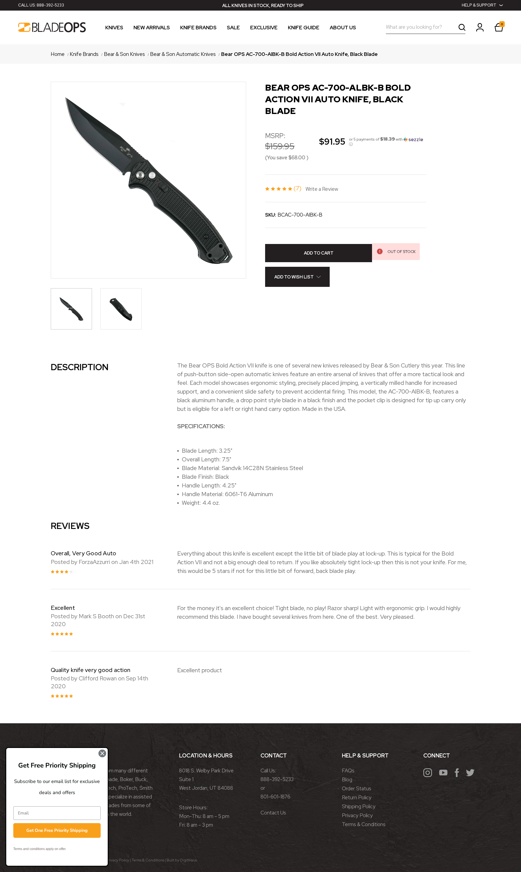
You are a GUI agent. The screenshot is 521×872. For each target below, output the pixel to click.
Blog (347, 779)
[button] (387, 142)
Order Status (356, 788)
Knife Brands (198, 28)
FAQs (348, 770)
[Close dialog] (102, 753)
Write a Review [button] (322, 189)
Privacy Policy (357, 815)
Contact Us (273, 812)
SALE (233, 28)
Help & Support (479, 5)
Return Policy (356, 797)
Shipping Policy (359, 806)
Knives (114, 28)
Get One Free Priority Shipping (57, 830)
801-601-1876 (275, 796)
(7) (298, 188)
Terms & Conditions (364, 824)
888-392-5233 (50, 5)
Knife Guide (303, 28)
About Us (343, 28)
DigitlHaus (188, 860)
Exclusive (264, 28)
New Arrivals (152, 28)
